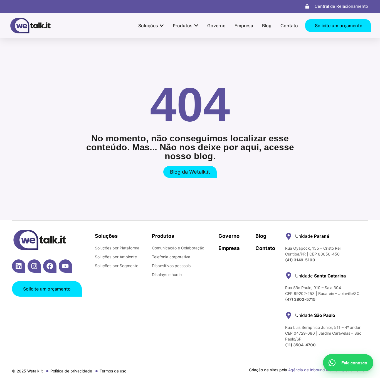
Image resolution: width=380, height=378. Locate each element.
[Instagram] (34, 266)
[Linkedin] (18, 266)
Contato (265, 248)
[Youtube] (65, 266)
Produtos (163, 236)
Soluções (106, 236)
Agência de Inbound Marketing (316, 369)
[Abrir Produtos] (196, 25)
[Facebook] (49, 266)
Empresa (229, 248)
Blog (260, 236)
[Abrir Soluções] (161, 25)
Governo (229, 236)
